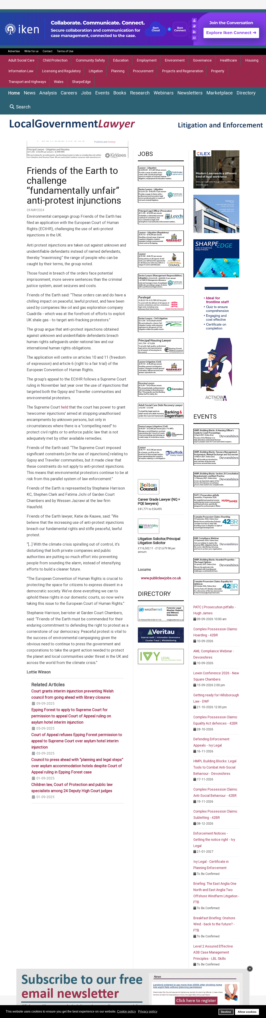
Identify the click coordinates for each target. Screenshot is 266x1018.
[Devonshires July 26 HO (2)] (216, 436)
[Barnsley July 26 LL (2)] (161, 367)
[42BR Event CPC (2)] (216, 522)
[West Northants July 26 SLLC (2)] (161, 432)
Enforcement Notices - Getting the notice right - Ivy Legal (214, 839)
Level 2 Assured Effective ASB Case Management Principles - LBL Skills (213, 952)
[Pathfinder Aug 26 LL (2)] (161, 173)
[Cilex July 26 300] (216, 169)
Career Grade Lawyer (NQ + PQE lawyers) (159, 501)
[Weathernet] (161, 613)
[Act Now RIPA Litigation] (216, 345)
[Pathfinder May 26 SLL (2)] (161, 195)
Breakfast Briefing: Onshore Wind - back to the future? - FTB (214, 924)
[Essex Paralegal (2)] (161, 302)
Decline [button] (226, 1011)
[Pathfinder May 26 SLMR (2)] (161, 281)
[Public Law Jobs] (77, 148)
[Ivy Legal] (161, 656)
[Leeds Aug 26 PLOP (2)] (161, 216)
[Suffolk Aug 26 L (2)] (161, 453)
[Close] (249, 968)
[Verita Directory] (161, 635)
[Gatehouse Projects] (216, 214)
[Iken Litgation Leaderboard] (133, 29)
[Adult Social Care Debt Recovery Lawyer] (161, 410)
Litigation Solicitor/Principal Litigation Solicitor (159, 541)
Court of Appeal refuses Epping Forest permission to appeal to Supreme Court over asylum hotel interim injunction (76, 740)
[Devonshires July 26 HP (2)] (216, 565)
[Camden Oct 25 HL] (161, 389)
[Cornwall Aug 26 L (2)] (161, 259)
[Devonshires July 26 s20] (216, 479)
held (64, 407)
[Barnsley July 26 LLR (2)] (161, 238)
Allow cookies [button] (247, 1011)
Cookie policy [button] (126, 1011)
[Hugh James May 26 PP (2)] (216, 501)
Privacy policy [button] (147, 1011)
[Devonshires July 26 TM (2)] (216, 458)
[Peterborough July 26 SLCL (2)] (161, 324)
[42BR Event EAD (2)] (216, 587)
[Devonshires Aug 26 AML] (216, 544)
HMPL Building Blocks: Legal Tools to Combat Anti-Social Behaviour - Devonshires (214, 767)
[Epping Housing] (161, 345)
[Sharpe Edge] (216, 258)
